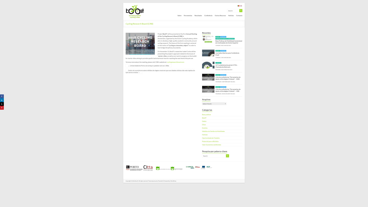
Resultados (198, 15)
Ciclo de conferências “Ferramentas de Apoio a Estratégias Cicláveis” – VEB (227, 90)
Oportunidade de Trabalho (211, 138)
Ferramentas (188, 15)
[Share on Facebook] (2, 96)
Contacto (239, 15)
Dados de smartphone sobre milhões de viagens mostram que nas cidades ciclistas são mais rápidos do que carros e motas (160, 71)
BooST (217, 36)
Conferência (208, 15)
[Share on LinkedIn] (2, 100)
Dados (204, 121)
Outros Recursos (220, 15)
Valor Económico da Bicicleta (211, 145)
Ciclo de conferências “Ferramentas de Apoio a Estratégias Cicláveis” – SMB (227, 78)
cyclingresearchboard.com (175, 62)
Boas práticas (206, 114)
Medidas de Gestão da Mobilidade (225, 38)
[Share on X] (2, 104)
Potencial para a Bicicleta (210, 141)
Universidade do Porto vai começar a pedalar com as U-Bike (148, 66)
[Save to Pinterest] (2, 108)
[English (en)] (241, 6)
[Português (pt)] (238, 6)
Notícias (231, 15)
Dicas (204, 124)
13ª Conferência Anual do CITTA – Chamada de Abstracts (226, 66)
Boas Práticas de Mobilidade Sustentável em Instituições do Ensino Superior (228, 42)
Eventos (223, 36)
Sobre (179, 15)
